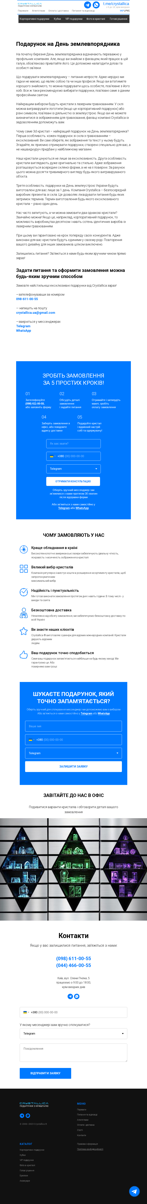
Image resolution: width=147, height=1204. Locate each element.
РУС (127, 10)
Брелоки (24, 1175)
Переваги (23, 10)
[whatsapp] (76, 996)
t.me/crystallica (116, 3)
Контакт (81, 1135)
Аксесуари (25, 1181)
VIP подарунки (73, 18)
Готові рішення (118, 18)
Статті (80, 1130)
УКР (122, 10)
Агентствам (38, 10)
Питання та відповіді (83, 10)
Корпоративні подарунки (34, 18)
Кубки (57, 18)
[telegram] (70, 996)
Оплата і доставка (58, 10)
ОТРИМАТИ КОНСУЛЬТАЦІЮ (73, 481)
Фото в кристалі (95, 18)
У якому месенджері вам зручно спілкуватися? (55, 1025)
